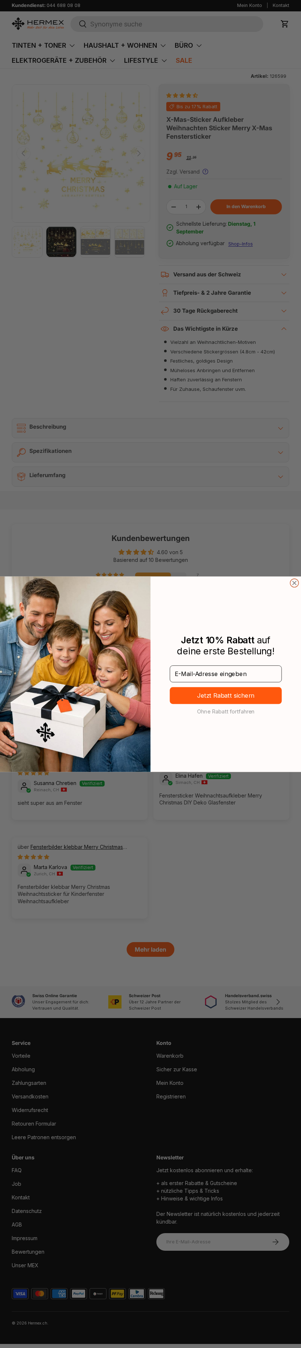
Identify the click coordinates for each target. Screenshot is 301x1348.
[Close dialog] (294, 583)
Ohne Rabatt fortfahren (226, 711)
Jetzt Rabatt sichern (226, 695)
